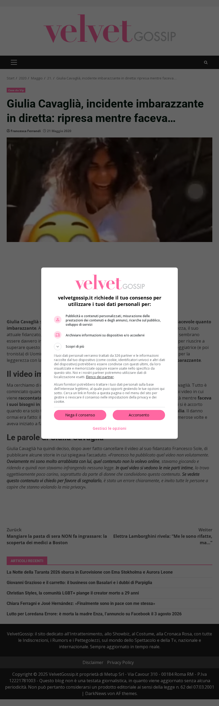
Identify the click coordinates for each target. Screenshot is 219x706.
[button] (109, 346)
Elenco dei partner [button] (100, 377)
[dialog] (109, 353)
